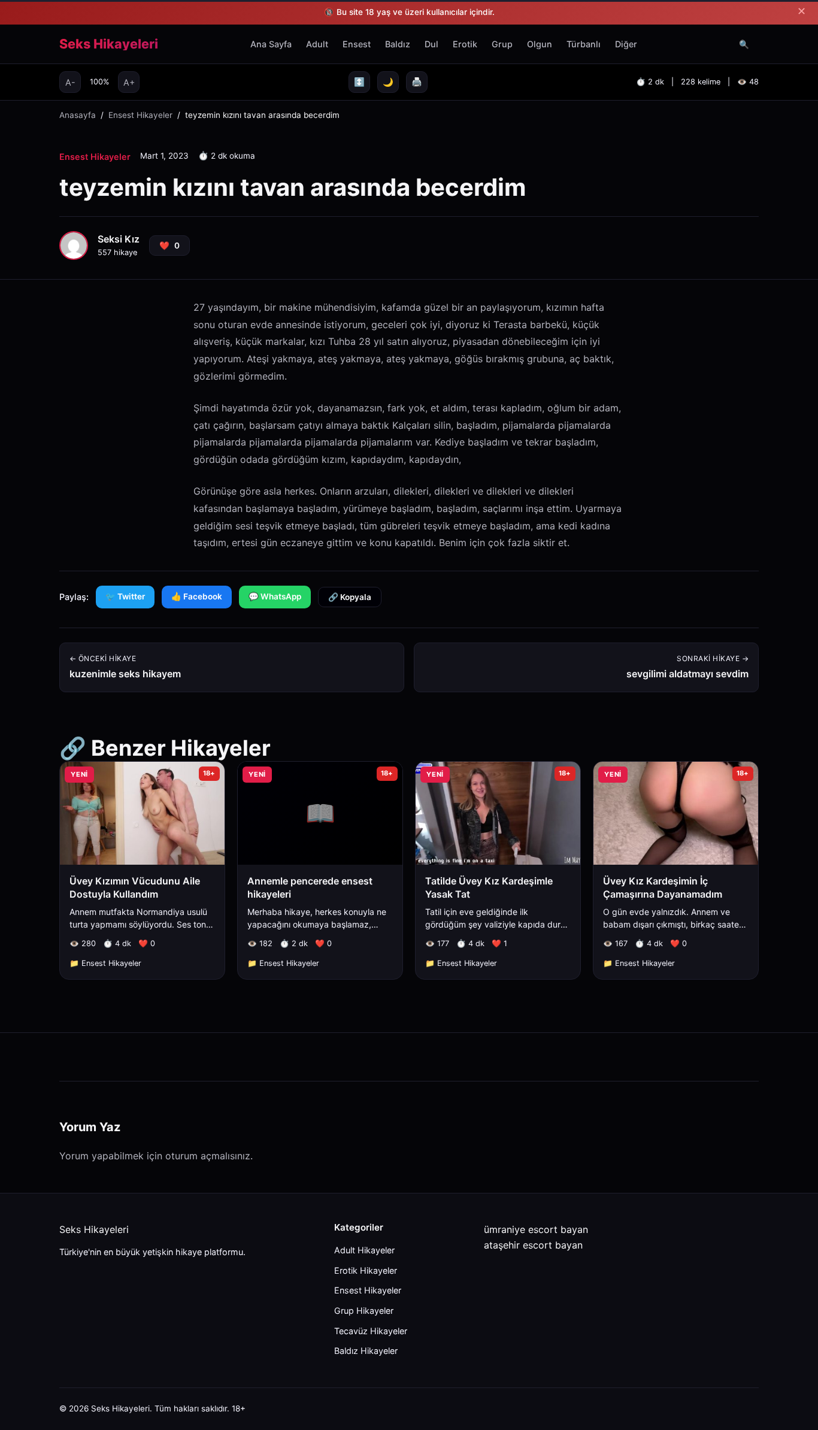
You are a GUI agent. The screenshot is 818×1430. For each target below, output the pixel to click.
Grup (502, 44)
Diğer (626, 44)
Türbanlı (583, 44)
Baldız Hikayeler (366, 1351)
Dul (431, 44)
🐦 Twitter (125, 596)
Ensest (357, 44)
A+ (129, 82)
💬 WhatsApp (275, 596)
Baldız (397, 44)
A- (70, 82)
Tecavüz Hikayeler (370, 1331)
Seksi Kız (119, 239)
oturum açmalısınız (207, 1156)
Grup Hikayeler (363, 1310)
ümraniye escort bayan (536, 1229)
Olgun (539, 44)
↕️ (359, 82)
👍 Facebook (196, 596)
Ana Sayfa (271, 44)
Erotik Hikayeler (365, 1270)
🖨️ (416, 82)
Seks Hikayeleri (108, 44)
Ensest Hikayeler (140, 115)
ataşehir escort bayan (533, 1245)
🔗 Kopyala (349, 597)
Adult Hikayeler (364, 1250)
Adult (317, 44)
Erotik (465, 44)
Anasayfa (77, 115)
